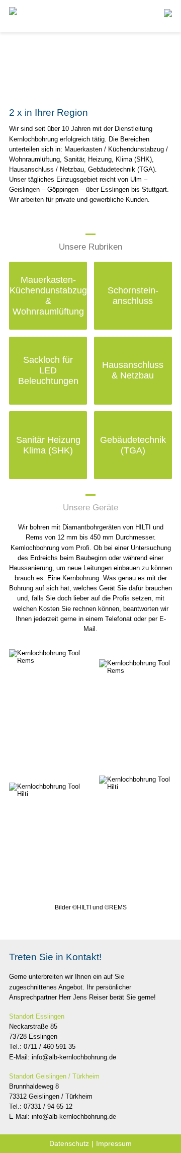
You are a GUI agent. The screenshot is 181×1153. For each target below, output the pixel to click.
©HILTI (81, 907)
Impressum (114, 1143)
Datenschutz (69, 1143)
